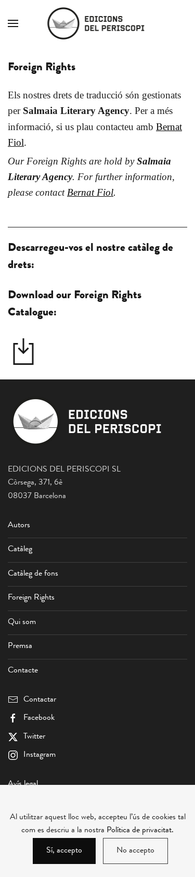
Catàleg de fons (33, 574)
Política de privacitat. (140, 831)
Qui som (22, 622)
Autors (19, 526)
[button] (13, 23)
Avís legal (23, 784)
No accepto (135, 851)
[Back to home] (98, 23)
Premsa (20, 646)
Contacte (23, 671)
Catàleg (20, 549)
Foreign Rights (31, 598)
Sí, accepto (64, 851)
